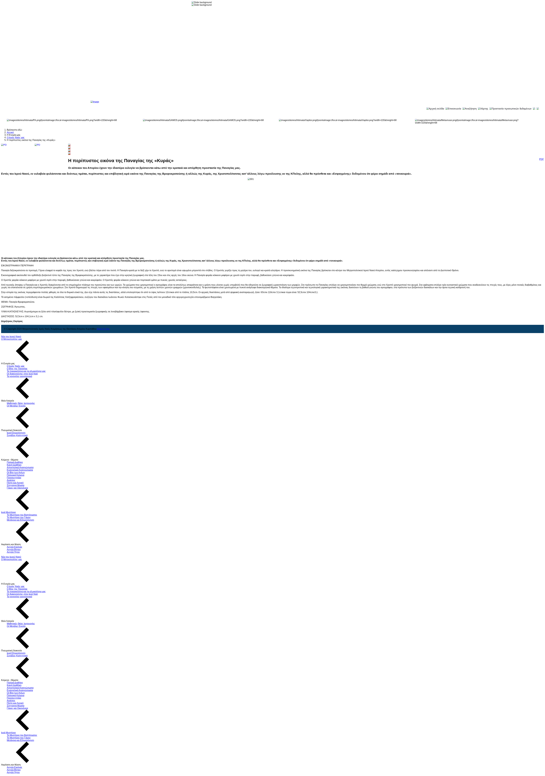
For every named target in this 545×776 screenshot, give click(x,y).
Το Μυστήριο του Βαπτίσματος (22, 515)
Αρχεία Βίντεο (14, 549)
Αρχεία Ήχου (13, 552)
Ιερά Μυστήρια (8, 512)
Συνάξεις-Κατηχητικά (17, 435)
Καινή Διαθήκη (14, 465)
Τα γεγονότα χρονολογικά (19, 376)
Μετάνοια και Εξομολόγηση (20, 520)
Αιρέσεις (11, 480)
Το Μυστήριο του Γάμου (19, 517)
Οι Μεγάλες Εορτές (16, 406)
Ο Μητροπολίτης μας (11, 339)
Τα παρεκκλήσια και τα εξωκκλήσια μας (26, 371)
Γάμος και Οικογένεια (17, 488)
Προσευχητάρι (14, 477)
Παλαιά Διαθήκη (15, 462)
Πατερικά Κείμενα (15, 475)
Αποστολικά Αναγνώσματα (20, 467)
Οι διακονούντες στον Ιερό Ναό (22, 374)
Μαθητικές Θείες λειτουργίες (21, 403)
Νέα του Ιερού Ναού (11, 336)
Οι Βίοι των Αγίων (16, 472)
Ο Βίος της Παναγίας (17, 368)
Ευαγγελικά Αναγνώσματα (20, 470)
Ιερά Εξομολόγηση (16, 433)
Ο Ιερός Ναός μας (16, 366)
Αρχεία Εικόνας (14, 547)
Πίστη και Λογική (15, 483)
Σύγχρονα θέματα (15, 485)
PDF (541, 159)
